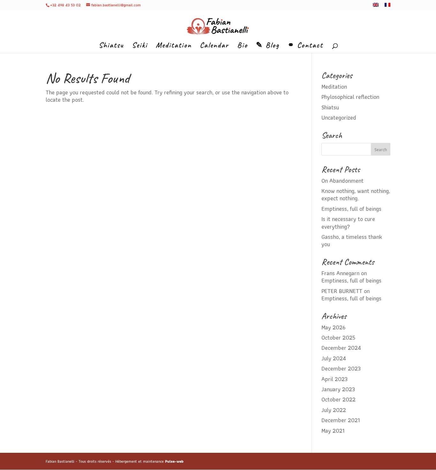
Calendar (214, 46)
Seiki (139, 46)
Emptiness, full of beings (351, 208)
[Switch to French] (387, 6)
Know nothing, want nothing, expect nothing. (355, 194)
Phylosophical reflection (350, 96)
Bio (242, 46)
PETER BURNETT (341, 291)
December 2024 (341, 347)
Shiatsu (111, 46)
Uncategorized (338, 117)
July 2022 (333, 410)
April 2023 (334, 379)
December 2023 (341, 368)
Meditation (174, 46)
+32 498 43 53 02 (65, 5)
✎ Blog (267, 46)
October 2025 (338, 337)
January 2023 (338, 389)
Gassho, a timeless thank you (351, 240)
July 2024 (333, 358)
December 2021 (340, 420)
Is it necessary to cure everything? (348, 222)
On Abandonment (342, 180)
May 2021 (333, 430)
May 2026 (333, 327)
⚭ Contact (305, 46)
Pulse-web (174, 461)
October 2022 (338, 399)
